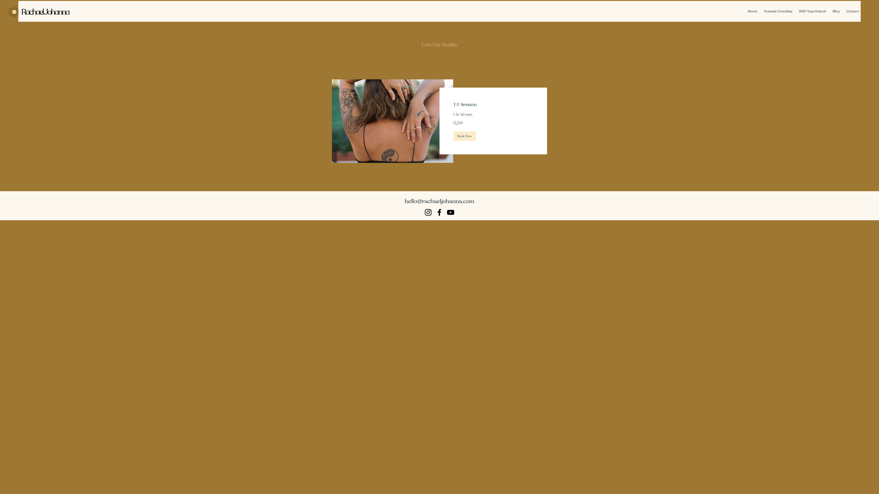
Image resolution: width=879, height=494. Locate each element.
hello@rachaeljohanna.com (439, 201)
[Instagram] (428, 212)
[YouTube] (450, 212)
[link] (493, 104)
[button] (464, 136)
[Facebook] (439, 212)
